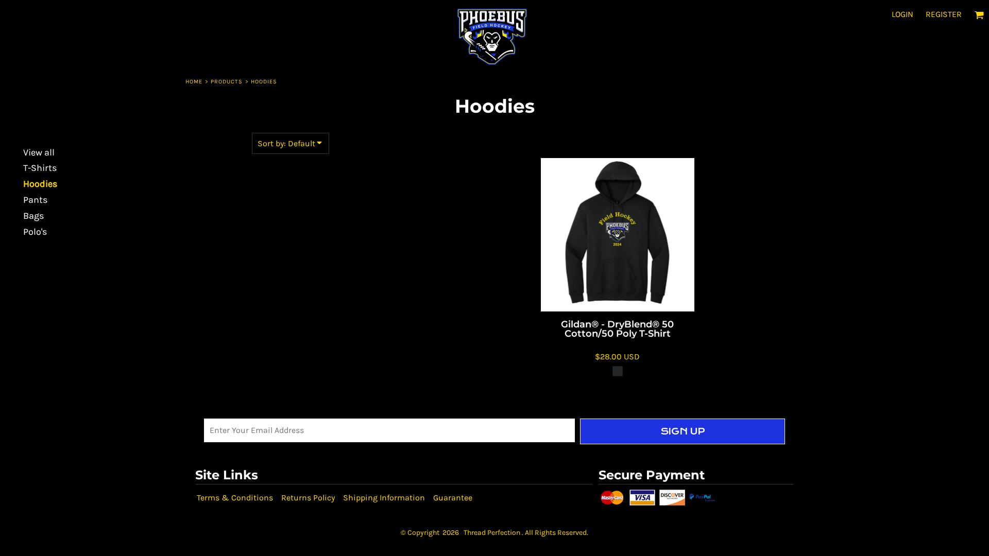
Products (227, 81)
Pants (35, 199)
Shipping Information (384, 497)
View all (39, 152)
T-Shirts (40, 167)
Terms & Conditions (235, 497)
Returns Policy (308, 497)
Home (193, 81)
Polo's (35, 231)
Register (944, 14)
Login (902, 14)
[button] (979, 15)
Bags (33, 215)
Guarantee (452, 497)
